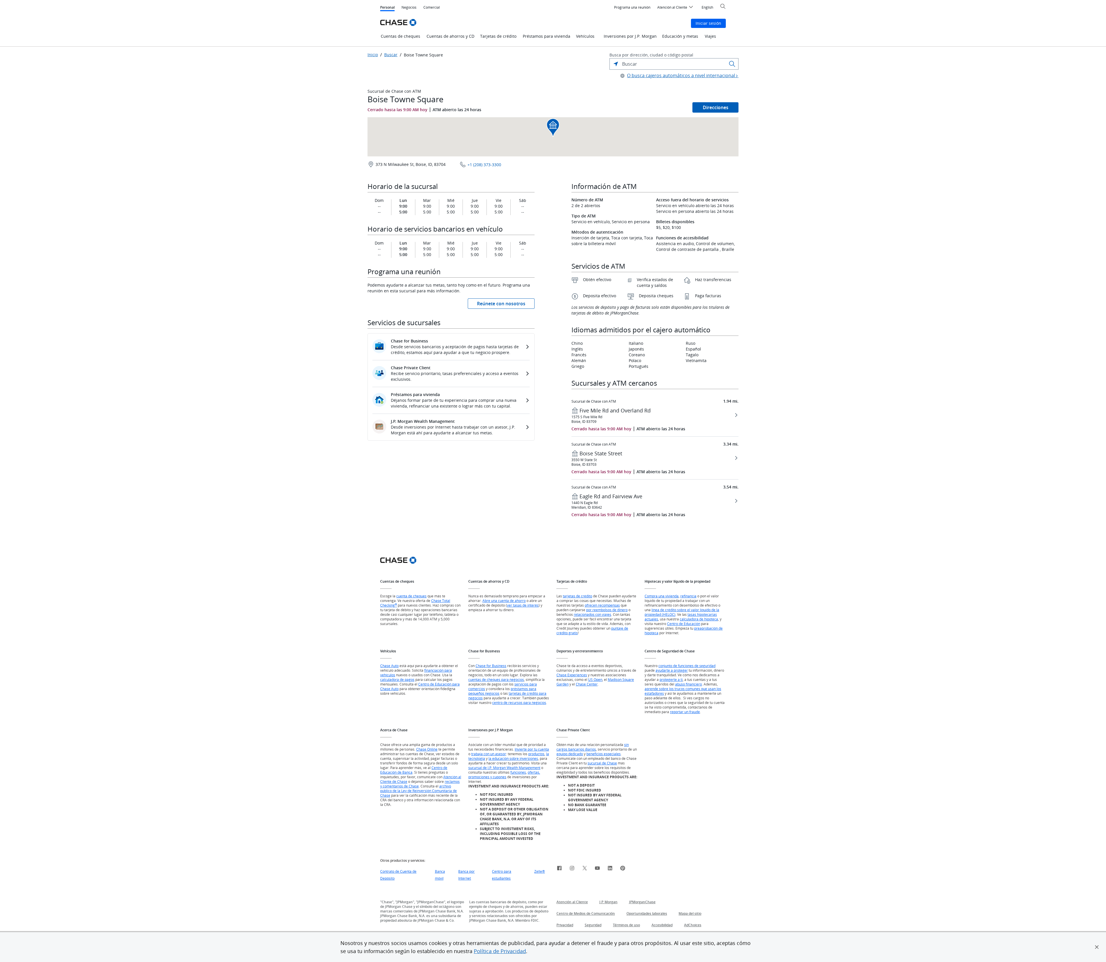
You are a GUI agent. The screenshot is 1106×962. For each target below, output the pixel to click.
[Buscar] (732, 64)
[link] (559, 869)
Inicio (373, 54)
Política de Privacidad (500, 951)
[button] (1096, 947)
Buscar (390, 54)
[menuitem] (632, 7)
